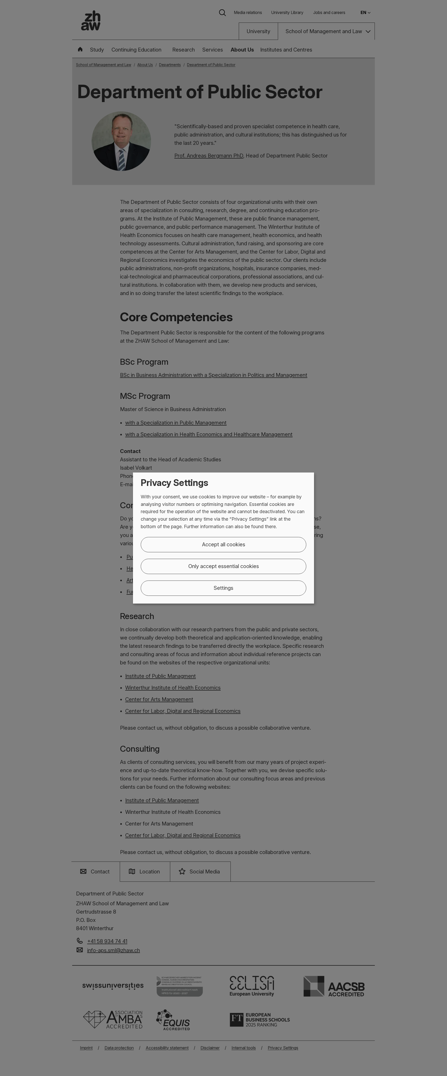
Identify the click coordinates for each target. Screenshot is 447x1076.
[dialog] (223, 538)
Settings (223, 588)
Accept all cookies (223, 544)
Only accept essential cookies (223, 566)
